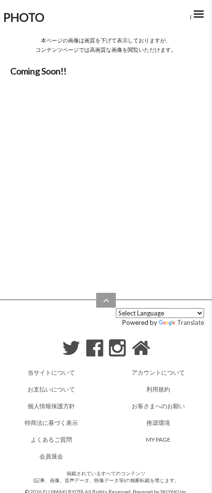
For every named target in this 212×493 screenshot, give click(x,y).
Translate (190, 322)
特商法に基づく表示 (51, 422)
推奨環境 (158, 422)
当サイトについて (51, 372)
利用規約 (158, 389)
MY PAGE (158, 439)
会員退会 (51, 456)
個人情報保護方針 (51, 406)
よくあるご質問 (51, 439)
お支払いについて (51, 389)
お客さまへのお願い (158, 406)
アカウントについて (158, 372)
